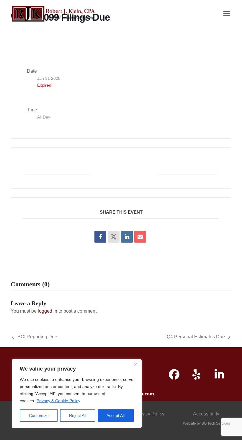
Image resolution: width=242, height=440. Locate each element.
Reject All (77, 415)
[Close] (135, 364)
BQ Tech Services (216, 423)
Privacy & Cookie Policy (58, 400)
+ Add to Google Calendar (57, 167)
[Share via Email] (140, 237)
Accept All (116, 415)
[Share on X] (114, 237)
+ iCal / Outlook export (187, 167)
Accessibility (206, 413)
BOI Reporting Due (34, 337)
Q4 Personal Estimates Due (196, 337)
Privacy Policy (149, 413)
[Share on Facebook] (100, 237)
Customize (39, 415)
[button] (226, 13)
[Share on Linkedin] (127, 237)
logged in (47, 311)
